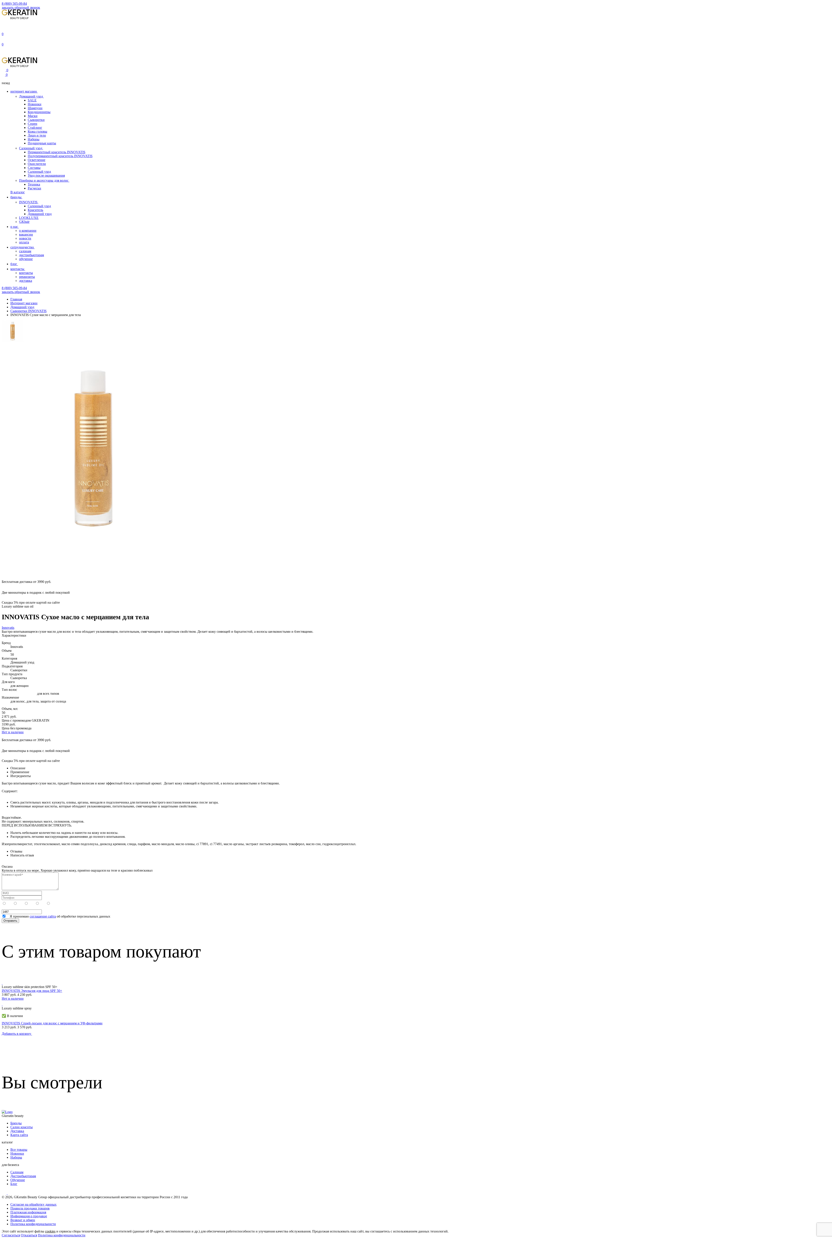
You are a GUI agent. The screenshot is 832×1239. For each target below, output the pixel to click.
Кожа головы (37, 131)
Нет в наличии (13, 732)
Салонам (16, 1172)
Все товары (18, 1149)
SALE (32, 100)
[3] (32, 903)
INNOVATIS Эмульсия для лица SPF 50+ (32, 991)
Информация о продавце (28, 1216)
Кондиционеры (39, 112)
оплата (24, 242)
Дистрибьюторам (23, 1176)
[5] (10, 903)
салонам (25, 251)
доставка (25, 280)
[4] (21, 903)
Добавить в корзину (17, 1033)
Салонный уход (31, 148)
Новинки (34, 104)
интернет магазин (24, 91)
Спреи (32, 124)
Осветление (36, 160)
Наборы (33, 139)
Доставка (17, 1131)
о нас (14, 226)
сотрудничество (22, 247)
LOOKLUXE (29, 218)
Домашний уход (31, 96)
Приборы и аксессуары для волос (44, 180)
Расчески (34, 188)
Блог (13, 1184)
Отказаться (29, 1235)
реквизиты (27, 277)
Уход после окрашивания (46, 175)
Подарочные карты (42, 143)
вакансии (26, 234)
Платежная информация (28, 1212)
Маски (32, 116)
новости (25, 238)
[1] (53, 903)
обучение (26, 259)
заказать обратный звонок (21, 7)
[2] (43, 903)
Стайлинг (35, 127)
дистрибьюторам (31, 255)
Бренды (16, 1123)
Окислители (37, 164)
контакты (17, 269)
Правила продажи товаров (30, 1208)
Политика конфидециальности (33, 1224)
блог (14, 264)
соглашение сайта (43, 916)
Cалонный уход (39, 206)
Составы (34, 168)
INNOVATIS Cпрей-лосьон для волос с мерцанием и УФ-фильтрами (52, 1023)
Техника (34, 184)
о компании (27, 230)
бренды (16, 197)
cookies (50, 1231)
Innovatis (8, 627)
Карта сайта (19, 1135)
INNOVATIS (28, 202)
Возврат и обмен (22, 1220)
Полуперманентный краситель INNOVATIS (60, 156)
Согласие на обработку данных (33, 1204)
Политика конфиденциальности (61, 1235)
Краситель (35, 210)
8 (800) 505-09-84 (14, 3)
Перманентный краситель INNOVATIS (56, 152)
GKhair (24, 221)
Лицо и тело (37, 135)
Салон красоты (21, 1127)
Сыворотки (36, 120)
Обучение (17, 1180)
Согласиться (11, 1235)
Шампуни (35, 108)
